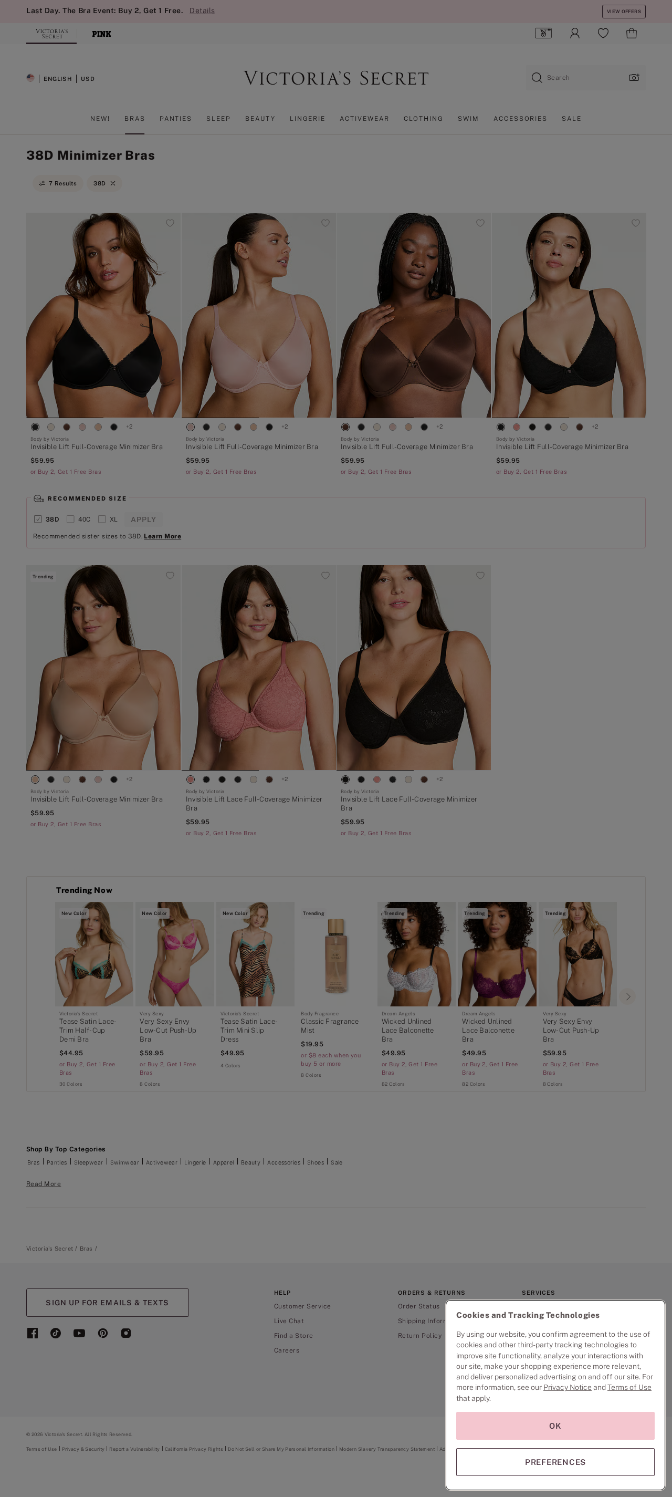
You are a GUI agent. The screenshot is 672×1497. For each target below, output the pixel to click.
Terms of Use (629, 1387)
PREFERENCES (555, 1462)
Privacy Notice (567, 1387)
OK (555, 1425)
